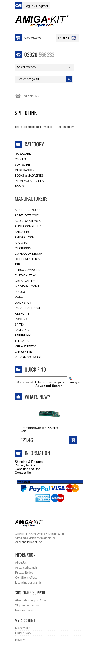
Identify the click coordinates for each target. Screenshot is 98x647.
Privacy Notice (25, 465)
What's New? (37, 396)
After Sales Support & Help (31, 600)
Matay (19, 297)
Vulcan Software (28, 357)
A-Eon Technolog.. (29, 210)
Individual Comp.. (27, 286)
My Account (22, 628)
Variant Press (25, 346)
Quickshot (23, 302)
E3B (17, 264)
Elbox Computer (27, 270)
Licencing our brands (28, 582)
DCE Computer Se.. (29, 259)
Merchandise (25, 170)
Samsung (22, 330)
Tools (19, 186)
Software (22, 164)
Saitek (19, 324)
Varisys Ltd (23, 352)
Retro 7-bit (23, 313)
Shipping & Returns (29, 461)
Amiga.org (22, 231)
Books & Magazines (29, 175)
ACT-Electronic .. (28, 215)
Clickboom (23, 248)
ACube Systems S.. (28, 220)
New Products (24, 610)
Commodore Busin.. (29, 253)
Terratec (22, 341)
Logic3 (20, 291)
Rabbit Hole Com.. (28, 308)
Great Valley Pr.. (28, 281)
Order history (23, 633)
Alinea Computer (28, 226)
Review (20, 640)
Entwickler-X (25, 275)
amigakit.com (24, 237)
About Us (21, 562)
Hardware (23, 153)
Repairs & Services (29, 181)
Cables (20, 159)
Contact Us (23, 472)
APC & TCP (22, 242)
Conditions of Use (27, 469)
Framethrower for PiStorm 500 (39, 429)
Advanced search (26, 567)
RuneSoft (22, 319)
